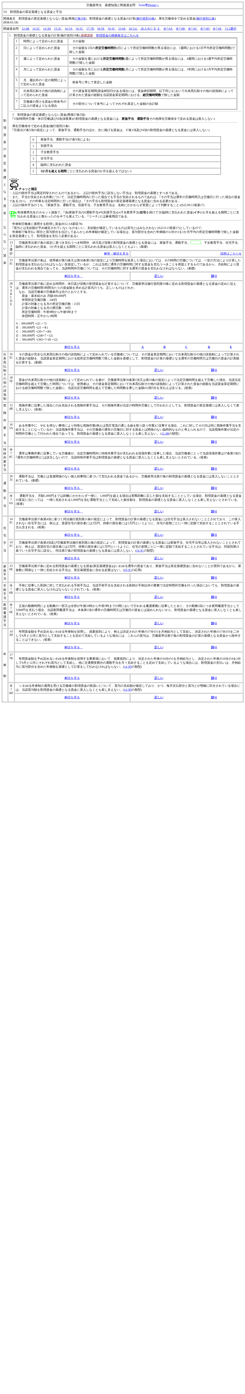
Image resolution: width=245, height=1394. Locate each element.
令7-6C (192, 28)
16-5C (79, 28)
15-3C (58, 28)
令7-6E (217, 28)
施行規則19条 (145, 18)
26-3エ (133, 28)
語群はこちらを (231, 253)
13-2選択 (230, 28)
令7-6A (168, 28)
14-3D (47, 28)
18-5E (101, 28)
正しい (158, 276)
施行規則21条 (205, 18)
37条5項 (80, 18)
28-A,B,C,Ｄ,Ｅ (150, 28)
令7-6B (180, 28)
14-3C (36, 28)
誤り (214, 276)
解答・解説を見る (116, 253)
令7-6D (205, 28)
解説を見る (72, 276)
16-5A (69, 28)
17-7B (90, 28)
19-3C (111, 28)
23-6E (122, 28)
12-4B (25, 28)
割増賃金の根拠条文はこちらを (117, 35)
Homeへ (153, 5)
